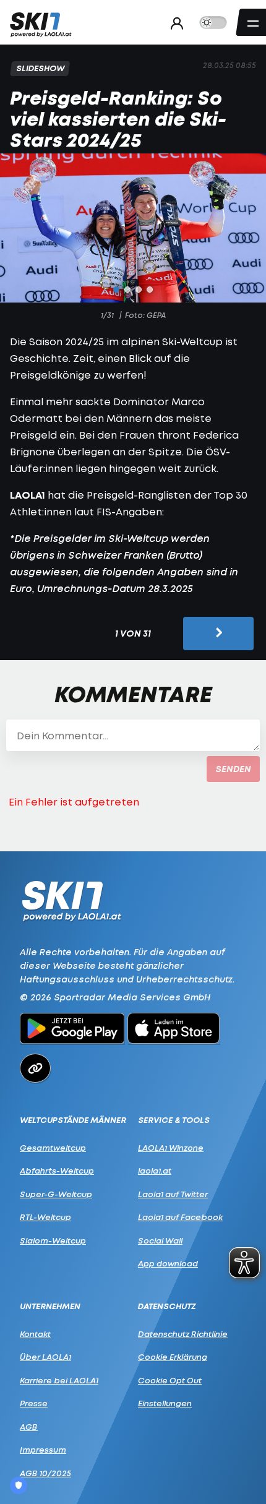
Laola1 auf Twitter (173, 1194)
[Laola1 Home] (71, 900)
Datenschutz (167, 1306)
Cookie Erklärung (172, 1357)
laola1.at (154, 1170)
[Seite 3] (138, 289)
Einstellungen (165, 1403)
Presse (34, 1403)
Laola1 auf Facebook (180, 1217)
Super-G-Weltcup (56, 1194)
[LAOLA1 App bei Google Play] (72, 1030)
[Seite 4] (150, 289)
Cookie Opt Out (170, 1380)
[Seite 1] (116, 289)
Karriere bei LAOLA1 (59, 1380)
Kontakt (35, 1334)
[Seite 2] (127, 289)
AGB (29, 1427)
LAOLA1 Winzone (171, 1148)
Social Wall (160, 1240)
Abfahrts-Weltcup (57, 1170)
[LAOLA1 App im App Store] (173, 1030)
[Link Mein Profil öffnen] (173, 23)
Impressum (43, 1450)
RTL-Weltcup (45, 1217)
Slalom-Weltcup (53, 1240)
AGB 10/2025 (45, 1473)
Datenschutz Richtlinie (183, 1334)
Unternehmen (50, 1306)
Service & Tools (174, 1120)
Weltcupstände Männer (73, 1120)
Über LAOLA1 (45, 1357)
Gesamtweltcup (53, 1148)
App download (168, 1263)
